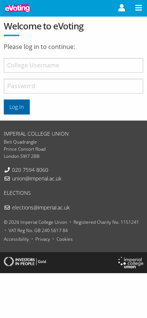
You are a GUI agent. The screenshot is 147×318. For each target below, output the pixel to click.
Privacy (42, 239)
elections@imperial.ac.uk (41, 207)
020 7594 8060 (30, 169)
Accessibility (16, 239)
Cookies (65, 239)
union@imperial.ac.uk (36, 178)
